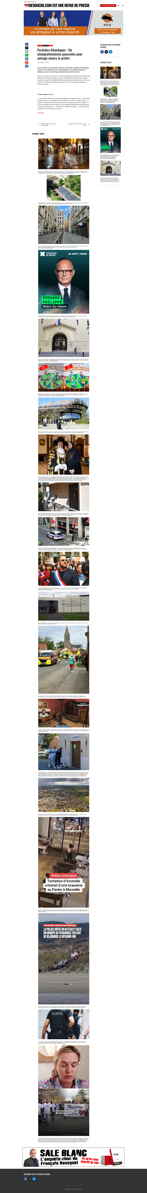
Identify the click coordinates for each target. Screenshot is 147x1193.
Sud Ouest (40, 112)
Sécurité (46, 45)
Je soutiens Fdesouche (108, 5)
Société (50, 45)
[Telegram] (110, 52)
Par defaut (40, 45)
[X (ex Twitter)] (106, 52)
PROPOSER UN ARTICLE (30, 1)
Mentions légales (78, 1189)
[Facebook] (102, 52)
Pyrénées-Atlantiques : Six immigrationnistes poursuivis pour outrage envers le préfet (60, 54)
